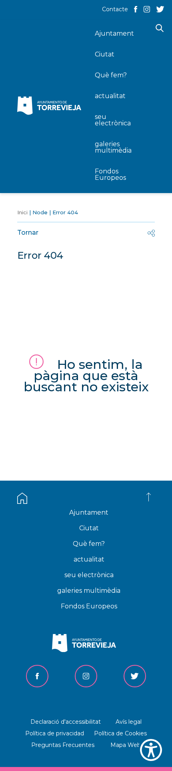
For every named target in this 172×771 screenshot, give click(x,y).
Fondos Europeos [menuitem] (110, 174)
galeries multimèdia (88, 590)
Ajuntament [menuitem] (114, 33)
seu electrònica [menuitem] (113, 120)
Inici (22, 212)
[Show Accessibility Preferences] (151, 750)
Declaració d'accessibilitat (65, 721)
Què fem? (89, 544)
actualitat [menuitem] (110, 96)
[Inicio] (51, 106)
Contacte (115, 9)
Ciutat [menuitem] (104, 54)
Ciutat (89, 528)
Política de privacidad (54, 733)
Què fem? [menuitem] (111, 75)
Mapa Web (125, 745)
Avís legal (129, 721)
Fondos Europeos (89, 606)
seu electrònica (89, 575)
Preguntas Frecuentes (62, 745)
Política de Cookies (120, 733)
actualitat (89, 559)
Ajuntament (88, 512)
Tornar (27, 232)
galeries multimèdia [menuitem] (113, 147)
